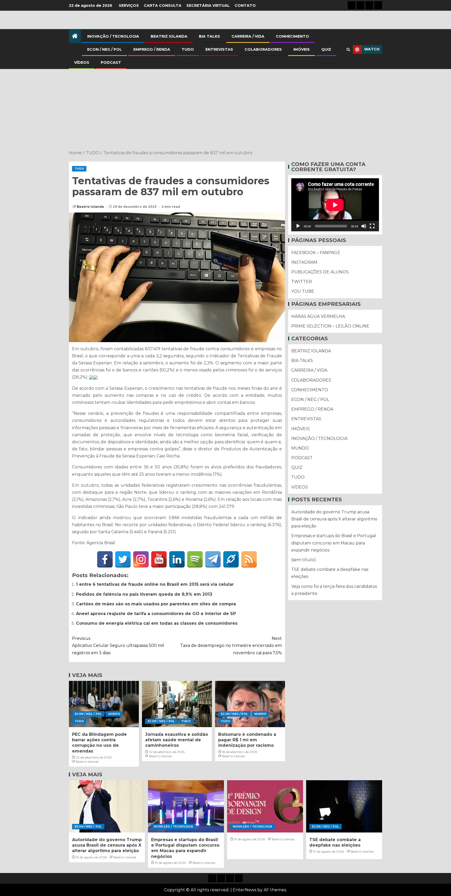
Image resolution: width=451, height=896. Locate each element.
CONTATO (245, 5)
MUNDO (114, 714)
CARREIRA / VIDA (248, 36)
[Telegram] (213, 559)
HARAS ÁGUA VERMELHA (318, 316)
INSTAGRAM (304, 262)
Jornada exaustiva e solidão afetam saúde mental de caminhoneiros (176, 740)
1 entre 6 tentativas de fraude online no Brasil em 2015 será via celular (155, 584)
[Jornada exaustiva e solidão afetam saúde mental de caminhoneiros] (177, 704)
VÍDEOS (81, 62)
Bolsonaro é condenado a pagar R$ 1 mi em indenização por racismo (247, 740)
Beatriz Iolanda (91, 207)
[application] (335, 204)
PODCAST (111, 62)
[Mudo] (363, 226)
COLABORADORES (263, 49)
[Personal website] (231, 559)
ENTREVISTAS (219, 49)
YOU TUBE (302, 291)
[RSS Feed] (249, 559)
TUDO (188, 49)
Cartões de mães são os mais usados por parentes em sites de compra (156, 603)
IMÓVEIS (301, 49)
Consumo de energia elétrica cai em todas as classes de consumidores (157, 623)
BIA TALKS (209, 36)
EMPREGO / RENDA (151, 49)
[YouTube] (159, 559)
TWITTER (301, 281)
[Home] (75, 36)
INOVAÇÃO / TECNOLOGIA (113, 36)
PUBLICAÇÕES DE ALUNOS (320, 271)
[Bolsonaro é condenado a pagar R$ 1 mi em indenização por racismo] (250, 704)
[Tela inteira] (372, 226)
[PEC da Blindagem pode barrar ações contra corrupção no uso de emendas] (104, 704)
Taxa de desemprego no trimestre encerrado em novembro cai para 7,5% (231, 645)
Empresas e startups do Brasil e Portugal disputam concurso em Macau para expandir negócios (333, 543)
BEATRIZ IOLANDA (169, 36)
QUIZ (326, 49)
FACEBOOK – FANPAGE (315, 252)
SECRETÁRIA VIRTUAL (208, 5)
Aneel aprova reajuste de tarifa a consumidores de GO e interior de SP (156, 613)
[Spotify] (195, 559)
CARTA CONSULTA (162, 5)
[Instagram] (141, 559)
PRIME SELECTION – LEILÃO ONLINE (330, 326)
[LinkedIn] (177, 559)
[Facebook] (105, 559)
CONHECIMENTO (292, 36)
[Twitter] (123, 559)
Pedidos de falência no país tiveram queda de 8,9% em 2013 (144, 594)
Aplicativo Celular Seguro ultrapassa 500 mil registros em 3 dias (118, 645)
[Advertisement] (225, 110)
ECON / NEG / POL (104, 49)
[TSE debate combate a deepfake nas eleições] (344, 806)
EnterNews (244, 889)
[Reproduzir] (298, 226)
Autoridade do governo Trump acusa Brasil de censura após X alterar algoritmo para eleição (334, 519)
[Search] (348, 49)
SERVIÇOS (129, 5)
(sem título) (303, 559)
